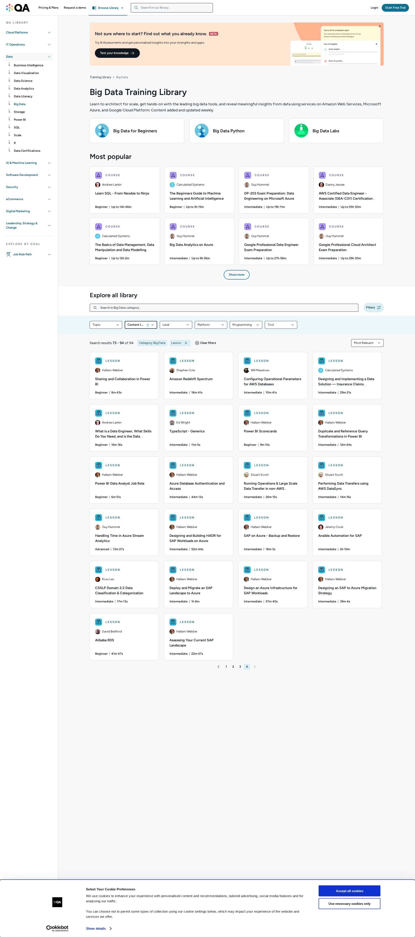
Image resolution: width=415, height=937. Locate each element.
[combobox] (172, 8)
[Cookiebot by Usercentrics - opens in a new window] (57, 928)
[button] (48, 8)
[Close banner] (380, 26)
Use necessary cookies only (349, 903)
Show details (96, 928)
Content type (136, 325)
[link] (32, 65)
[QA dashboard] (18, 7)
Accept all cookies (349, 891)
